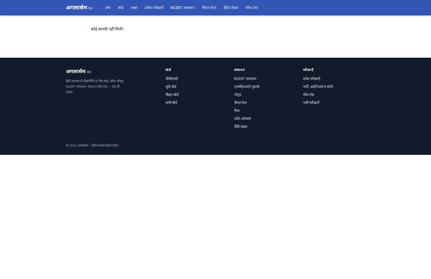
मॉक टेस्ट (252, 7)
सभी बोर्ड (171, 103)
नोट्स (237, 95)
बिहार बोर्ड (172, 95)
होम (107, 7)
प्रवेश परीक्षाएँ (154, 7)
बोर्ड (120, 7)
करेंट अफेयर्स (242, 119)
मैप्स (236, 111)
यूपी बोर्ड (171, 87)
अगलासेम (79, 7)
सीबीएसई (172, 79)
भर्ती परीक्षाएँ (311, 103)
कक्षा (134, 7)
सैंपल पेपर (209, 7)
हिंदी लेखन (231, 7)
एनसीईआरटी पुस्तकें (247, 87)
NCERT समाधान (183, 7)
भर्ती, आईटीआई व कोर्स (318, 87)
